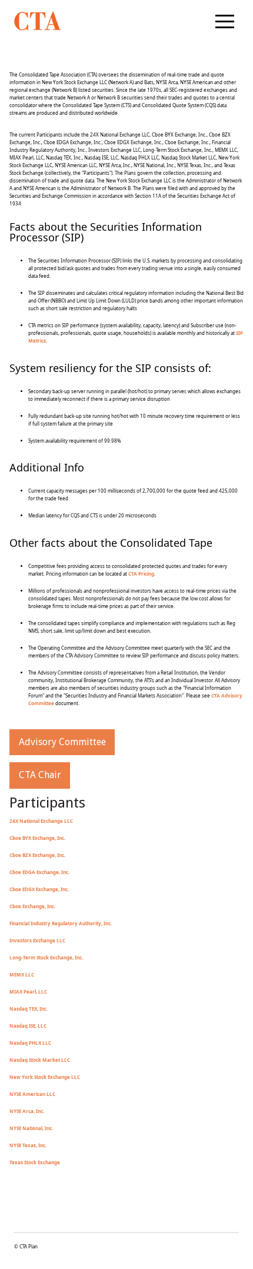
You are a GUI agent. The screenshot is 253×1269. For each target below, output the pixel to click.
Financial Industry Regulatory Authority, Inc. (60, 923)
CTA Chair (40, 774)
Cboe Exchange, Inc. (32, 906)
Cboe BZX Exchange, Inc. (37, 855)
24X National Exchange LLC (41, 821)
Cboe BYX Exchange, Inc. (37, 838)
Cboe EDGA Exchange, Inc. (39, 872)
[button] (225, 21)
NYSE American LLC (32, 1094)
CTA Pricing (141, 573)
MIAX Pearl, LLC (28, 991)
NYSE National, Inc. (31, 1128)
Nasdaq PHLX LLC (30, 1042)
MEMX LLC (21, 974)
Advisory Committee (62, 742)
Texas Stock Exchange (34, 1162)
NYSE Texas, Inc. (27, 1145)
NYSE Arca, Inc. (26, 1111)
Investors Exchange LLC (37, 940)
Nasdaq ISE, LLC (27, 1025)
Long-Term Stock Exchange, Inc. (46, 957)
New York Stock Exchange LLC (44, 1077)
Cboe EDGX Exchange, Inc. (39, 889)
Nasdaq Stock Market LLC (39, 1060)
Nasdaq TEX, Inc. (28, 1008)
